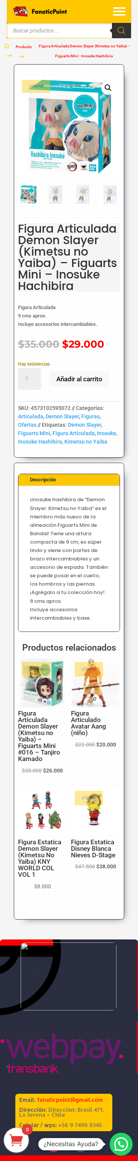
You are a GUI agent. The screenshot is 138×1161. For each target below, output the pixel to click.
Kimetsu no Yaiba (85, 442)
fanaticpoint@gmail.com (70, 1099)
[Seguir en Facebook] (80, 1146)
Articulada (30, 416)
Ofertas (27, 425)
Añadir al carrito (79, 379)
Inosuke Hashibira (40, 442)
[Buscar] (121, 30)
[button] (108, 88)
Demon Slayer (62, 416)
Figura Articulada (74, 433)
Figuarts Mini (34, 433)
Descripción (43, 480)
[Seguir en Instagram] (54, 1146)
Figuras (90, 416)
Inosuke (106, 433)
